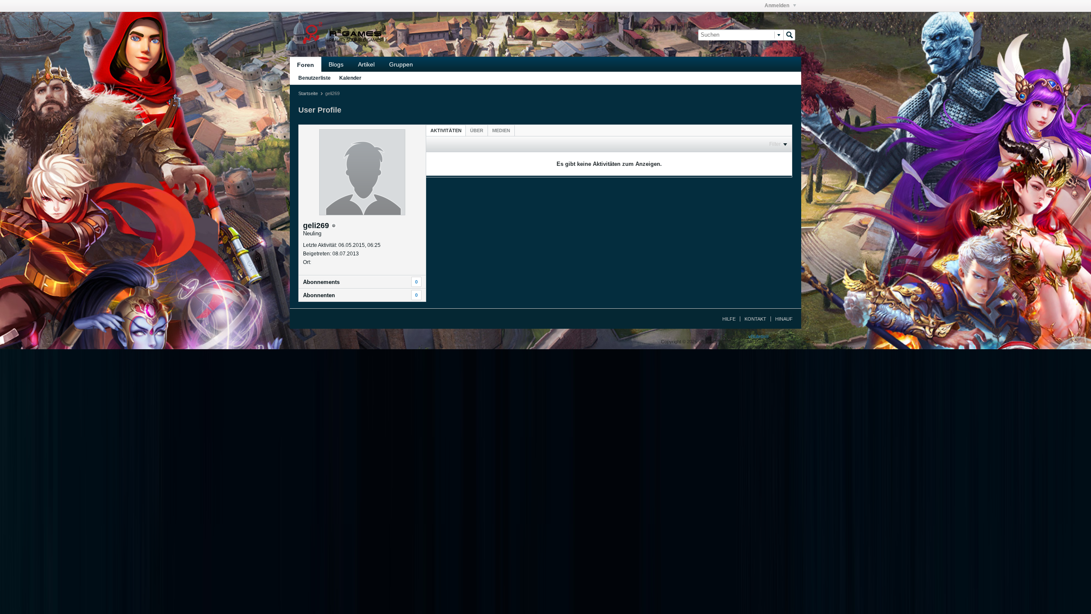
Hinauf (784, 318)
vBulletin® (758, 336)
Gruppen (401, 64)
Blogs (336, 64)
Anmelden (778, 6)
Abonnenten (319, 295)
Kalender (350, 78)
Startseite (308, 93)
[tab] (446, 130)
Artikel (366, 64)
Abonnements (321, 282)
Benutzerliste (314, 78)
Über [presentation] (476, 130)
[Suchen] (789, 35)
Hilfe (729, 318)
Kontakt (755, 318)
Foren (305, 64)
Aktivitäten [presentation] (446, 130)
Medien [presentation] (501, 130)
